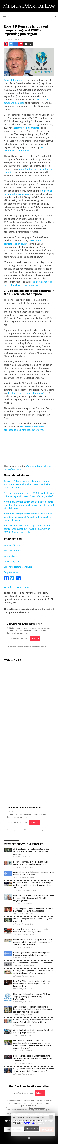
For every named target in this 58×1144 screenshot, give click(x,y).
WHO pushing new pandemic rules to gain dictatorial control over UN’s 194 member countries (31, 851)
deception (9, 596)
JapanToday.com (12, 561)
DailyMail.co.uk (11, 556)
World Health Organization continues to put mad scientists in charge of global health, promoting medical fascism (28, 517)
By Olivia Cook (28, 903)
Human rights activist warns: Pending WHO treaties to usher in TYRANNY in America (31, 953)
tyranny (7, 602)
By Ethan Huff (27, 947)
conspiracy (42, 593)
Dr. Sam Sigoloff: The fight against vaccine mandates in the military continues (31, 930)
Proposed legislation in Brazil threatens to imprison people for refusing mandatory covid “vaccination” (33, 1058)
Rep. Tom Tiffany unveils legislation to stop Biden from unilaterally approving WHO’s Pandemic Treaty (31, 983)
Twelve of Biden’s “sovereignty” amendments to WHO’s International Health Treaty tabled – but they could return (27, 484)
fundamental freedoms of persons (25, 393)
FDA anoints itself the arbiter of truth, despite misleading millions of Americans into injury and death (33, 885)
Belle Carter (20, 39)
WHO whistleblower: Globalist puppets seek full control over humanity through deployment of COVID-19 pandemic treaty (27, 528)
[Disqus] (29, 698)
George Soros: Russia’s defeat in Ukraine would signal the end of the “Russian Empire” (33, 1070)
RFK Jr (51, 599)
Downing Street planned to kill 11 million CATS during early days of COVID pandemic (33, 972)
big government (27, 593)
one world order (28, 599)
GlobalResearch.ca (13, 550)
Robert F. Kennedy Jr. (14, 80)
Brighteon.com (11, 572)
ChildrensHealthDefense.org (18, 567)
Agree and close (32, 1128)
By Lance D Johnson (29, 890)
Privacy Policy (27, 1123)
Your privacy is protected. (15, 646)
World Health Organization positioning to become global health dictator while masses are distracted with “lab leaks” (32, 1009)
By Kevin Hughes (28, 934)
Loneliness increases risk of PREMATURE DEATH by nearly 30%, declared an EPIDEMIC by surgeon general (33, 898)
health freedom (33, 596)
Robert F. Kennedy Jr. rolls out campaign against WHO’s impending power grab (30, 863)
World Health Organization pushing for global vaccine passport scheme (33, 1031)
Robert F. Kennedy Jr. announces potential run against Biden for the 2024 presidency (33, 1021)
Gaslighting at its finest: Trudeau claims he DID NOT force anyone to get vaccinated (33, 909)
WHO (14, 602)
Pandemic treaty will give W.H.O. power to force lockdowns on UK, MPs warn (33, 873)
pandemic (42, 599)
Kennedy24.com (12, 545)
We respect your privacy (37, 1108)
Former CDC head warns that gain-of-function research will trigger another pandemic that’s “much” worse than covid (32, 942)
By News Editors (28, 877)
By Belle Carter (28, 857)
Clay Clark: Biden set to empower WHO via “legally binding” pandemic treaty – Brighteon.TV (31, 996)
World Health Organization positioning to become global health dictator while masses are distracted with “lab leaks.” (29, 505)
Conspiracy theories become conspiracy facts (32, 963)
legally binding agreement (27, 128)
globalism (20, 596)
